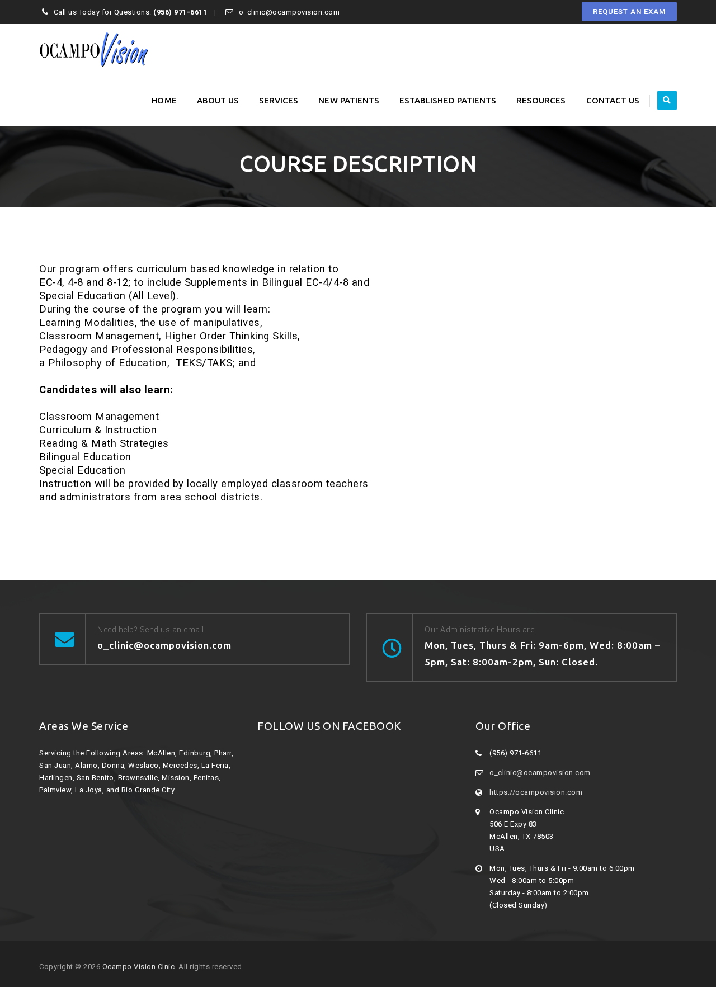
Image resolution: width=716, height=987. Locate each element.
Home (164, 100)
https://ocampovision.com (535, 792)
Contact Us (613, 100)
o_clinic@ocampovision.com (540, 772)
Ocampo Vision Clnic (138, 966)
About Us (218, 100)
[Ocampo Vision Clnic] (93, 49)
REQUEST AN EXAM (629, 11)
